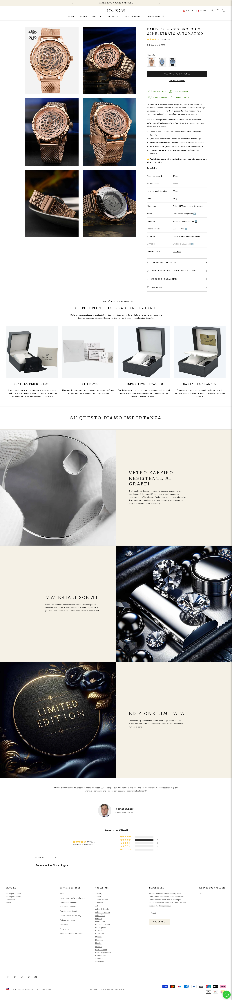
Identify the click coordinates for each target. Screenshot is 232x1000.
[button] (195, 10)
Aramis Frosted (101, 899)
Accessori (114, 17)
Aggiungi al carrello (177, 74)
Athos (97, 906)
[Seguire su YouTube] (35, 977)
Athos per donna (102, 912)
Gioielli (97, 17)
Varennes (99, 958)
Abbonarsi (159, 922)
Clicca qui (177, 251)
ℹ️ (194, 213)
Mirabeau (99, 940)
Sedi (62, 893)
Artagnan (99, 903)
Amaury (98, 893)
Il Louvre (99, 930)
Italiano (47, 989)
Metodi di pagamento (69, 902)
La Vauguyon (100, 927)
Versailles (99, 961)
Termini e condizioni (68, 911)
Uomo (71, 17)
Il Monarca (99, 934)
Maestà (98, 937)
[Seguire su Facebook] (7, 977)
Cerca (201, 893)
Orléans (98, 946)
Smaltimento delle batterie (71, 933)
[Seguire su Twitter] (14, 977)
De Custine (100, 921)
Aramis (98, 896)
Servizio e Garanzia (68, 907)
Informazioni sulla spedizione (72, 898)
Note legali (65, 929)
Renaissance (100, 955)
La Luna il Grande (102, 924)
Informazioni (133, 17)
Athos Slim (100, 915)
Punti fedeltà (155, 17)
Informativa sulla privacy (70, 916)
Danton (98, 918)
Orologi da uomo (13, 893)
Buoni (8, 903)
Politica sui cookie (67, 920)
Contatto (64, 924)
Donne (83, 17)
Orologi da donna (13, 896)
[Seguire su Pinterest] (28, 977)
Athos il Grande (102, 909)
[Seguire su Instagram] (21, 977)
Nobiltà (98, 943)
